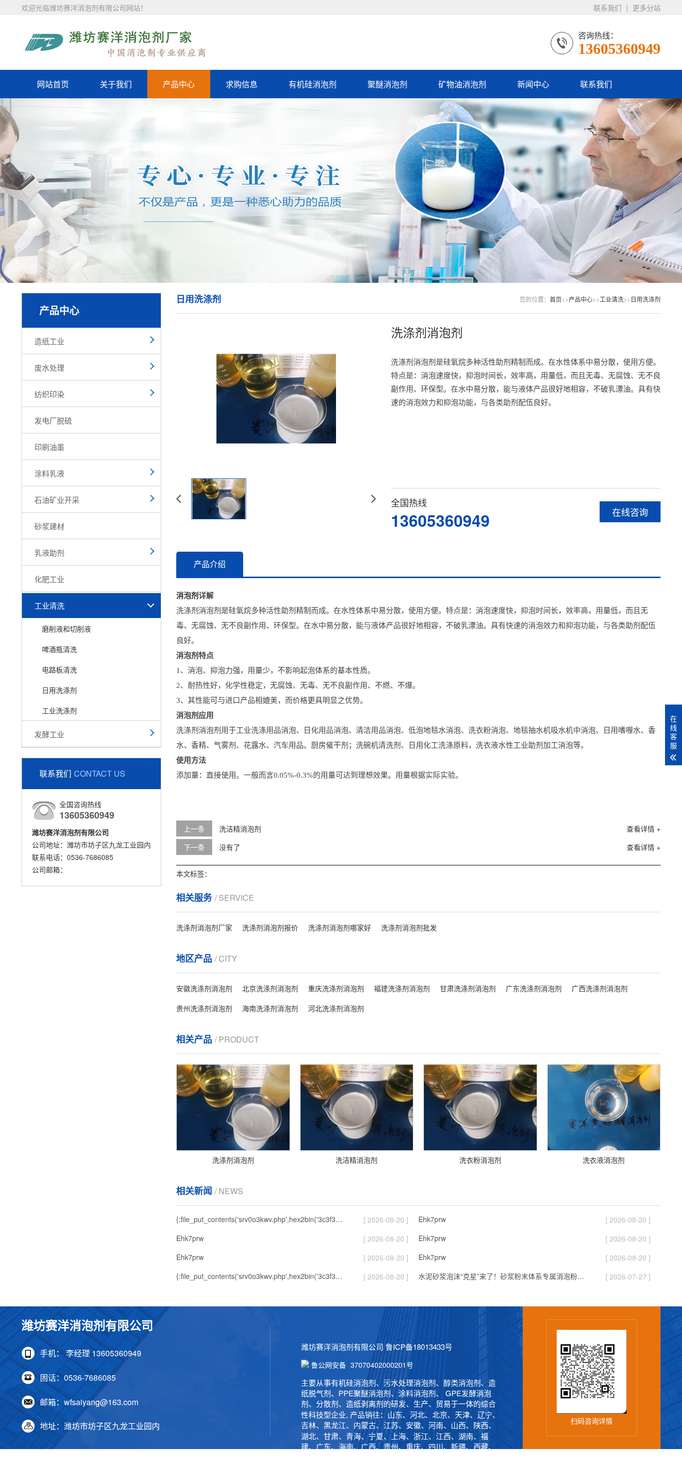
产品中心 (179, 84)
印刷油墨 (49, 446)
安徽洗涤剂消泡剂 (204, 988)
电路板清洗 (59, 669)
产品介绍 (210, 564)
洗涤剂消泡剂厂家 (204, 927)
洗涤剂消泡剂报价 (270, 927)
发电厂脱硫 (53, 420)
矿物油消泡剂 (462, 84)
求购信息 (242, 84)
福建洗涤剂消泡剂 (402, 988)
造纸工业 (49, 341)
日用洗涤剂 (59, 690)
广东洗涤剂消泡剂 (534, 988)
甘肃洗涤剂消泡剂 (468, 988)
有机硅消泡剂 (313, 84)
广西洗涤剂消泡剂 (600, 988)
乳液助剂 (49, 552)
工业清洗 (49, 605)
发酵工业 (49, 734)
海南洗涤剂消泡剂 (270, 1008)
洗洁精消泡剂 (240, 829)
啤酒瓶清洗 (59, 649)
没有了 (229, 847)
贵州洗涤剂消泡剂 (204, 1008)
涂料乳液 (49, 473)
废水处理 (49, 367)
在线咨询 (630, 511)
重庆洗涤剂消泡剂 (336, 988)
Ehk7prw (432, 1219)
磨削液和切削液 (66, 628)
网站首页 (53, 84)
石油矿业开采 (56, 499)
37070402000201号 (362, 1365)
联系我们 (608, 7)
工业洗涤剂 (59, 710)
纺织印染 (49, 394)
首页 (556, 299)
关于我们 (116, 84)
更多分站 (647, 7)
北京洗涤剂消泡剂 (270, 988)
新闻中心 (533, 84)
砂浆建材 (49, 526)
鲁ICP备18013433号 (418, 1346)
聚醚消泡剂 (387, 84)
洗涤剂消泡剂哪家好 (339, 927)
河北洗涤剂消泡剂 (336, 1008)
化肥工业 (49, 579)
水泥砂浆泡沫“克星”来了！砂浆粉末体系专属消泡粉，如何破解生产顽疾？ (503, 1276)
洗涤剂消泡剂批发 (409, 927)
